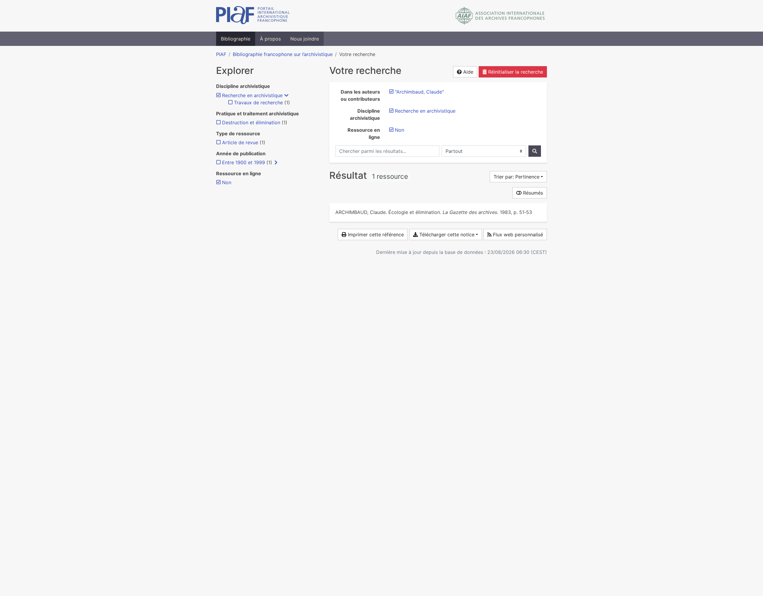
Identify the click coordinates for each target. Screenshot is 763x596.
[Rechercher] (534, 151)
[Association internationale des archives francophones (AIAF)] (500, 16)
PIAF (221, 54)
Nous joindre (304, 39)
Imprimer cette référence (375, 235)
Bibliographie (235, 39)
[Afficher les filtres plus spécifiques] (276, 162)
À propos (270, 39)
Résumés (532, 193)
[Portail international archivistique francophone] (253, 16)
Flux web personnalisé (517, 235)
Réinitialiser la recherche (515, 72)
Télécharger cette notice (446, 235)
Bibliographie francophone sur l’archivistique (283, 54)
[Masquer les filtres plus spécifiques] (286, 95)
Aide (467, 72)
